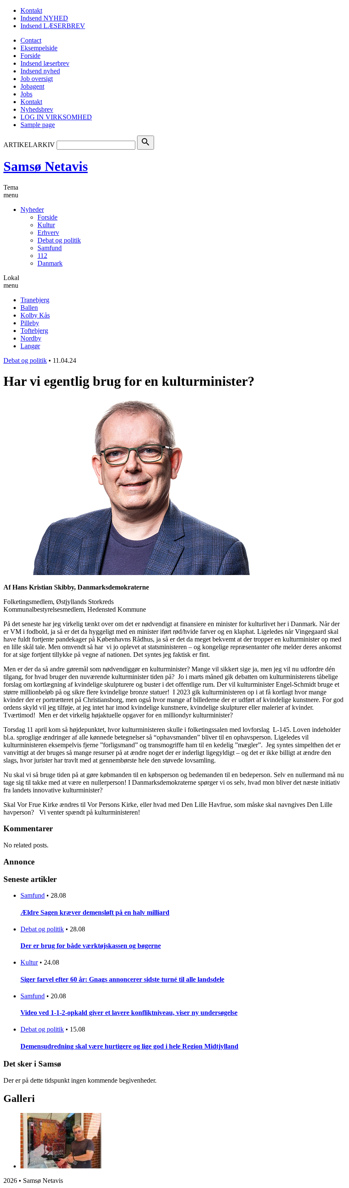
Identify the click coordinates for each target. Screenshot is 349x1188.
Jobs (26, 94)
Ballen (29, 307)
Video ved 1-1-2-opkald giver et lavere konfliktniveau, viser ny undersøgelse (128, 1012)
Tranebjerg (34, 300)
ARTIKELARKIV (29, 144)
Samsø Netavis (45, 166)
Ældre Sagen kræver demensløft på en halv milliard (94, 912)
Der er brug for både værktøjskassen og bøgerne (90, 945)
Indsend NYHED (44, 18)
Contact (30, 40)
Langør (30, 346)
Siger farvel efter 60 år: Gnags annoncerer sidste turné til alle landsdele (122, 979)
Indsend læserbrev (44, 63)
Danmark (50, 263)
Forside (30, 55)
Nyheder (32, 209)
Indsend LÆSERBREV (52, 25)
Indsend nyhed (40, 71)
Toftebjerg (34, 330)
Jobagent (32, 86)
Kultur (46, 224)
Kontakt (31, 10)
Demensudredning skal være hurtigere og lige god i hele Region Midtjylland (129, 1046)
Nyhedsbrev (36, 109)
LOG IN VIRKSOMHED (56, 117)
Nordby (30, 338)
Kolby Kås (35, 315)
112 (42, 255)
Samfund (49, 247)
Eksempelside (38, 48)
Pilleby (29, 323)
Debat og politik (59, 240)
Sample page (37, 124)
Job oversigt (36, 78)
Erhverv (48, 232)
